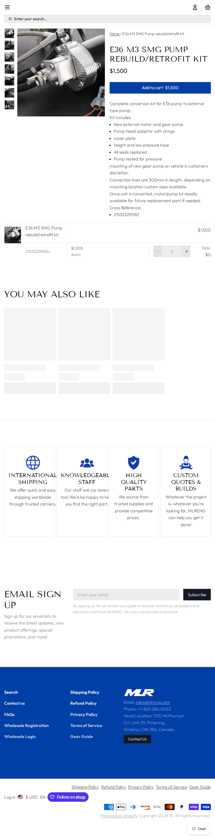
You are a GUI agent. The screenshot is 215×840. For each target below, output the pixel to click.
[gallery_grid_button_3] (63, 111)
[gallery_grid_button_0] (48, 111)
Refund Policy (83, 703)
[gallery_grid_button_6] (76, 111)
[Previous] (40, 110)
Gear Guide (81, 736)
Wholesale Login (20, 736)
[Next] (81, 110)
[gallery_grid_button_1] (54, 111)
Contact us (14, 703)
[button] (160, 88)
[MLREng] (139, 693)
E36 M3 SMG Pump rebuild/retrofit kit (43, 231)
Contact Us (137, 738)
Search (11, 692)
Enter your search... (30, 18)
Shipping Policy (84, 692)
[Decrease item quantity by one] (157, 251)
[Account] (194, 7)
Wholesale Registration (26, 725)
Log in (9, 797)
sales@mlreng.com (153, 702)
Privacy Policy (84, 714)
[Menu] (9, 7)
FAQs (9, 714)
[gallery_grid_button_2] (59, 111)
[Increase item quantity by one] (187, 251)
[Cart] (206, 7)
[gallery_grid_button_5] (72, 111)
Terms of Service (86, 725)
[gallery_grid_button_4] (67, 111)
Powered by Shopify (119, 815)
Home (115, 33)
